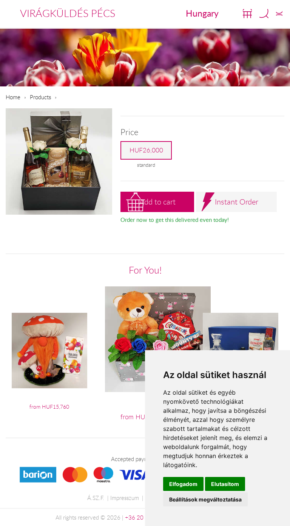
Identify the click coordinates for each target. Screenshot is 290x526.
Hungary (202, 13)
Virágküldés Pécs (67, 13)
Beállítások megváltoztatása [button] (205, 499)
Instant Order (236, 202)
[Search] (263, 13)
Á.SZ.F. (95, 497)
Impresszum (124, 497)
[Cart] (247, 13)
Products (40, 97)
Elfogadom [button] (183, 484)
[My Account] (279, 13)
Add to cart (157, 202)
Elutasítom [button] (225, 484)
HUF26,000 (146, 150)
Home (13, 97)
